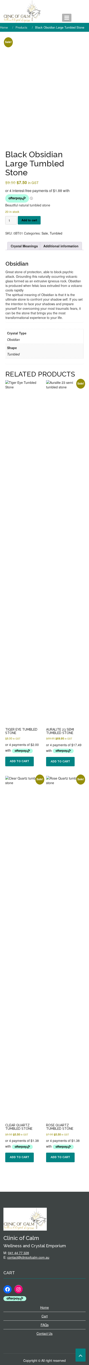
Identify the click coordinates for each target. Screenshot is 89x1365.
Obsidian (16, 263)
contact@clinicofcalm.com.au (28, 1257)
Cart (45, 1316)
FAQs (45, 1324)
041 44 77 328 (18, 1252)
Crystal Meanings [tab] (24, 246)
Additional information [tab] (61, 246)
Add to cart (29, 220)
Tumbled (56, 233)
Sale (45, 233)
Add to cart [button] (19, 761)
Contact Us (44, 1333)
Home (44, 1307)
